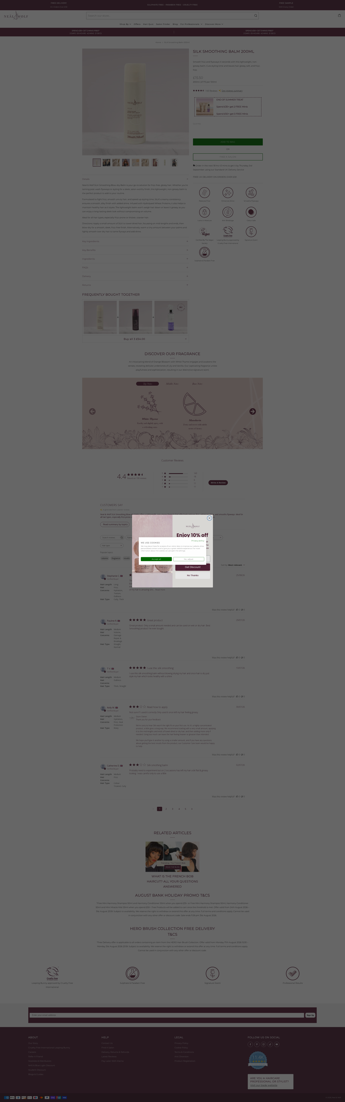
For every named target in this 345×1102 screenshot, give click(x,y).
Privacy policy (197, 540)
